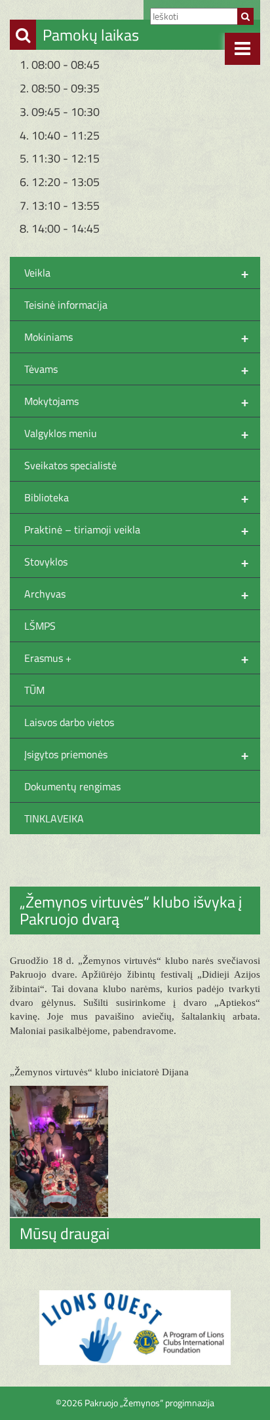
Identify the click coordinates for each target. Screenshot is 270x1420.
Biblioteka (136, 497)
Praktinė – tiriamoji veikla (136, 529)
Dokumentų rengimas (72, 786)
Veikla (136, 272)
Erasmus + (136, 658)
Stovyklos (136, 561)
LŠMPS (40, 626)
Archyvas (136, 594)
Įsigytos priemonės (136, 754)
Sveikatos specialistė (70, 465)
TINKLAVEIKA (54, 818)
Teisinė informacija (65, 304)
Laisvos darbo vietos (69, 722)
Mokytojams (136, 401)
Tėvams (136, 369)
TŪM (34, 690)
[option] (135, 1327)
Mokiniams (136, 337)
